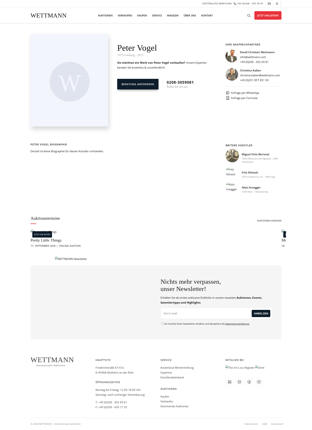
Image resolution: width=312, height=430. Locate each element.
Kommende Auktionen (174, 406)
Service (157, 15)
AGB (264, 423)
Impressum (277, 423)
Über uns (190, 15)
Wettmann (49, 15)
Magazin (173, 15)
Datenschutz (251, 423)
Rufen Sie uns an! (180, 84)
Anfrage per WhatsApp (245, 93)
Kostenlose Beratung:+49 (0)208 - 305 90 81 (233, 3)
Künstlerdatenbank (172, 377)
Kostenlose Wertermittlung (177, 367)
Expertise (166, 372)
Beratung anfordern (138, 84)
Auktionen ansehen (269, 220)
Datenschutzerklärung (237, 323)
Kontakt (207, 15)
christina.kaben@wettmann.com (260, 75)
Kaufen (142, 15)
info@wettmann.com (253, 57)
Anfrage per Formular (244, 98)
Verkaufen (125, 15)
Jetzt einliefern (268, 15)
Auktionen (105, 15)
